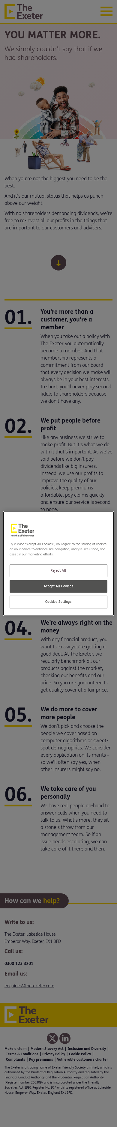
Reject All (58, 571)
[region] (58, 563)
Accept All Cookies (58, 586)
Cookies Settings (58, 602)
